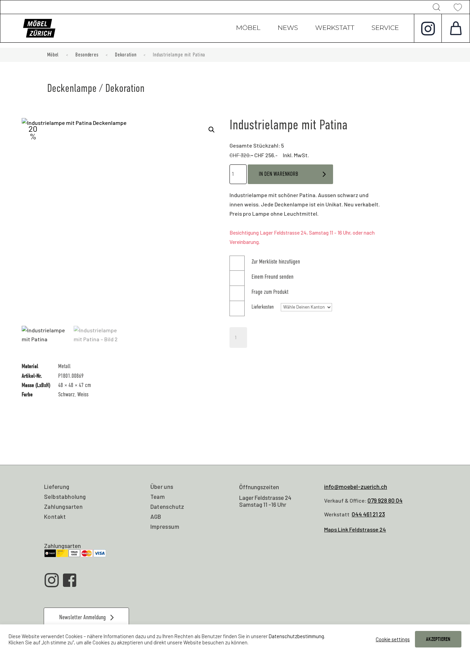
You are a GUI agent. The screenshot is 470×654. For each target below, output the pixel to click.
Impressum (165, 526)
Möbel (248, 28)
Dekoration (125, 55)
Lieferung (57, 486)
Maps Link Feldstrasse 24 (355, 529)
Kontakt (55, 516)
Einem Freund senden (272, 277)
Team (157, 496)
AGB (155, 516)
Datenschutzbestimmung (296, 636)
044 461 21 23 (368, 514)
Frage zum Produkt (270, 292)
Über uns (161, 486)
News (288, 28)
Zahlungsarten (63, 506)
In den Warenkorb (278, 174)
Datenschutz (167, 506)
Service (385, 28)
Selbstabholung (65, 496)
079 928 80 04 (385, 500)
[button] (211, 130)
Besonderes (86, 55)
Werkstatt (334, 28)
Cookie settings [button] (393, 639)
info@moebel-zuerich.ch (355, 486)
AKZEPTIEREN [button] (438, 639)
